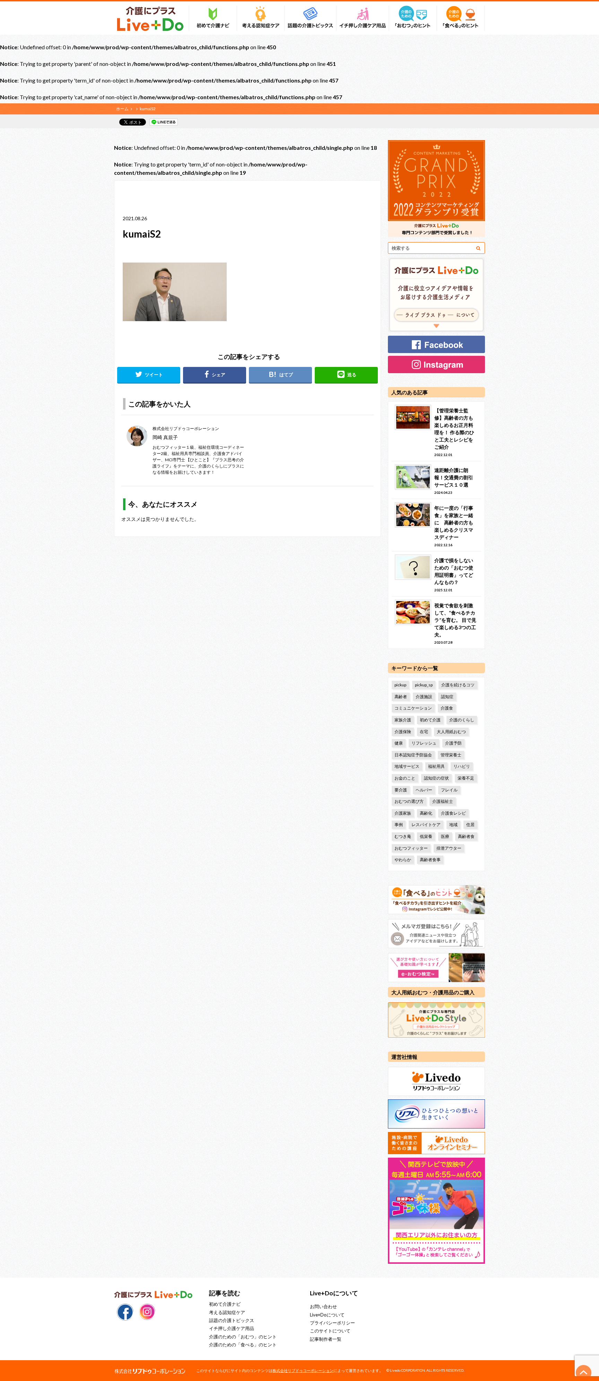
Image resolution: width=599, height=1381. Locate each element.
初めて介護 (430, 719)
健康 (398, 743)
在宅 (424, 731)
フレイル (449, 789)
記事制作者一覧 (325, 1339)
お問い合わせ (323, 1306)
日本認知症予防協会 (413, 754)
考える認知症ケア (227, 1312)
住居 (470, 824)
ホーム (122, 108)
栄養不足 (466, 778)
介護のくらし (461, 719)
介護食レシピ (453, 813)
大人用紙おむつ (451, 731)
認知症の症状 (436, 778)
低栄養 (426, 836)
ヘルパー (424, 789)
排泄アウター (448, 848)
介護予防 (453, 743)
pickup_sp (424, 684)
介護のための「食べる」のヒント (243, 1344)
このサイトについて (330, 1330)
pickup (400, 684)
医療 (445, 836)
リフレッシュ (423, 743)
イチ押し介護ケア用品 (231, 1328)
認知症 (447, 696)
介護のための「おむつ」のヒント (243, 1336)
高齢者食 (466, 836)
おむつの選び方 (409, 801)
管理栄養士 (451, 754)
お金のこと (404, 778)
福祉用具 (436, 766)
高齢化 (426, 813)
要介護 (400, 789)
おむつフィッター (411, 848)
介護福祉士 (442, 801)
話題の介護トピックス (231, 1320)
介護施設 (424, 696)
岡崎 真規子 (165, 437)
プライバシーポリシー (332, 1323)
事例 (398, 824)
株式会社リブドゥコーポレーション (302, 1370)
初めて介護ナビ (225, 1304)
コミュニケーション (413, 708)
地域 (453, 824)
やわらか (402, 859)
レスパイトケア (426, 824)
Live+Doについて (327, 1315)
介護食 (447, 708)
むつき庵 (402, 836)
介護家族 (402, 813)
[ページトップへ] (583, 1372)
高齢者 (400, 696)
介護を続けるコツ (458, 684)
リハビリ (461, 766)
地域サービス (406, 766)
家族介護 (402, 719)
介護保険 (402, 731)
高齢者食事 (430, 859)
